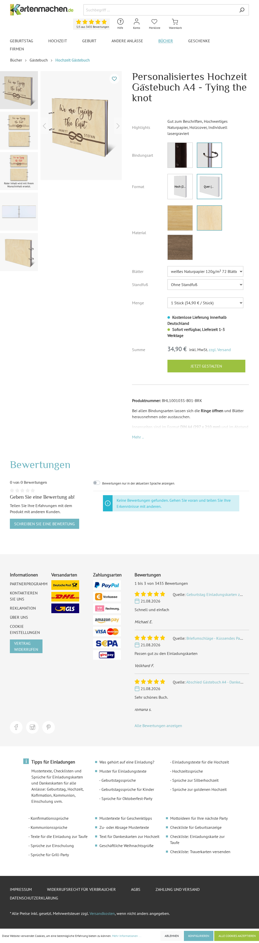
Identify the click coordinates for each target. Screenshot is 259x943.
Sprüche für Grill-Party (50, 854)
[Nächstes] (118, 125)
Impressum (21, 889)
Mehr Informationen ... (126, 936)
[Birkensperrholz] (209, 218)
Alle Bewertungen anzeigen (158, 725)
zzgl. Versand (220, 349)
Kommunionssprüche (49, 827)
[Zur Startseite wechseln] (41, 9)
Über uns (19, 617)
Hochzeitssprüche (187, 771)
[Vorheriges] (44, 125)
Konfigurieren (198, 936)
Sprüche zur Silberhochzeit (195, 780)
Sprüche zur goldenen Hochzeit (199, 789)
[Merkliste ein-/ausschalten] (114, 79)
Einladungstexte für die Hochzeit (200, 762)
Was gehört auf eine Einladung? (126, 762)
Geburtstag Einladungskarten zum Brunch (222, 594)
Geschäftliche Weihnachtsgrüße (126, 845)
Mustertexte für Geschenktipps (125, 818)
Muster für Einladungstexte (122, 771)
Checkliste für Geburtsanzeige (196, 827)
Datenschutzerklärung (34, 897)
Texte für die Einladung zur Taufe (59, 836)
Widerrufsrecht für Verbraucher (81, 889)
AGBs (135, 889)
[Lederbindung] (180, 155)
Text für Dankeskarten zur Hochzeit (129, 836)
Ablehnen (172, 936)
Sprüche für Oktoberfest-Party (126, 798)
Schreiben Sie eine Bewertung (44, 523)
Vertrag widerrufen (26, 646)
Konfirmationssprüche (50, 818)
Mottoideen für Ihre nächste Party (199, 818)
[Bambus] (180, 218)
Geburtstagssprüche (118, 780)
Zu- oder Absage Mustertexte (124, 827)
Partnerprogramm (29, 583)
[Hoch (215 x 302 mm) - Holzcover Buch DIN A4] (180, 186)
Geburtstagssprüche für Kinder (127, 789)
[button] (138, 436)
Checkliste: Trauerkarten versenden (200, 851)
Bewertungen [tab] (40, 464)
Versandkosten (102, 913)
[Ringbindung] (209, 155)
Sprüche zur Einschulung (52, 845)
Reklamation (23, 608)
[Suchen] (242, 9)
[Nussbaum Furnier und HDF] (180, 247)
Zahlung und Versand (178, 889)
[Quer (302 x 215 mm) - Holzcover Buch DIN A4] (209, 186)
